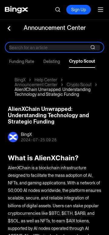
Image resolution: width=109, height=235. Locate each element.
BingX (20, 79)
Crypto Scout (82, 61)
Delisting (51, 61)
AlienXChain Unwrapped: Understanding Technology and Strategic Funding (53, 92)
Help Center (46, 79)
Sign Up (78, 9)
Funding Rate (21, 61)
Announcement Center (36, 84)
